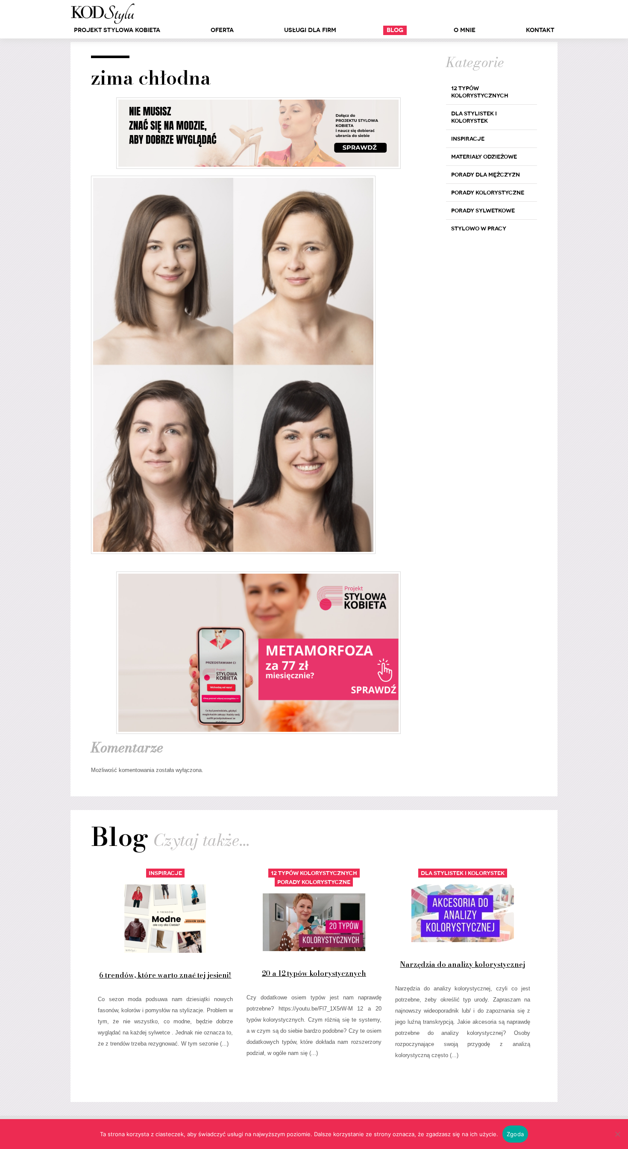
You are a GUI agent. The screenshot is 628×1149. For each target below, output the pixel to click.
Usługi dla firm (310, 30)
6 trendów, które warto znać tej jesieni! (165, 975)
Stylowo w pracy (478, 228)
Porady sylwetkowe (483, 210)
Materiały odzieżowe (484, 156)
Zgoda (515, 1134)
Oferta (222, 30)
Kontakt (540, 30)
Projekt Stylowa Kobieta (117, 30)
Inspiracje (467, 138)
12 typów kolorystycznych (479, 92)
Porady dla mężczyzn (485, 174)
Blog (395, 30)
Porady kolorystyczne (487, 192)
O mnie (464, 30)
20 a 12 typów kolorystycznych (314, 973)
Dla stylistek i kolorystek (474, 117)
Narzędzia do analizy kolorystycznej (462, 964)
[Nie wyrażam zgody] (617, 1134)
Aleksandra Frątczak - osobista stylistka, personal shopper (102, 13)
